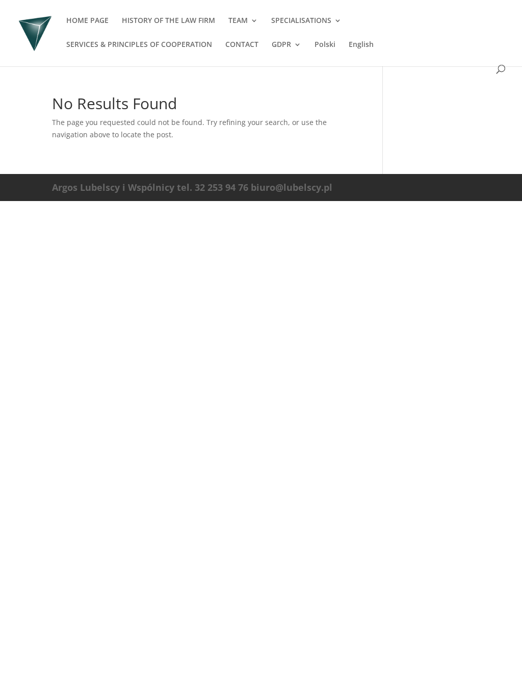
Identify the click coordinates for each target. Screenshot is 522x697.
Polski (325, 45)
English (361, 45)
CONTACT (241, 45)
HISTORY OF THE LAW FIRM (168, 21)
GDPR (281, 45)
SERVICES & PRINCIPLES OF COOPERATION (139, 45)
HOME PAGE (87, 21)
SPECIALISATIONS (301, 21)
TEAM (238, 21)
